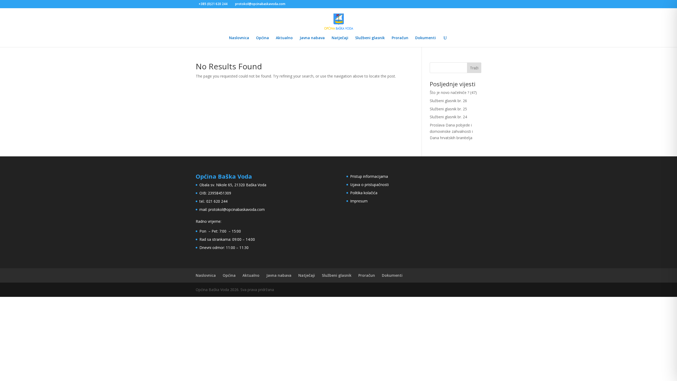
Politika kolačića (363, 192)
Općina (262, 38)
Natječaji (340, 38)
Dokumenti (425, 38)
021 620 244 (216, 201)
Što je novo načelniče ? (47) (453, 92)
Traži (474, 67)
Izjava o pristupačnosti (369, 184)
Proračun (400, 38)
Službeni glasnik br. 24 (448, 116)
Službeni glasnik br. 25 (448, 108)
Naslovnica (239, 38)
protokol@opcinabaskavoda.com (236, 209)
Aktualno (284, 38)
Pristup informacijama (369, 176)
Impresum (359, 200)
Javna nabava (312, 38)
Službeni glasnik (370, 38)
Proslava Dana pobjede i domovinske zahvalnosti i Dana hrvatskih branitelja (451, 131)
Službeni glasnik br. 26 (448, 100)
